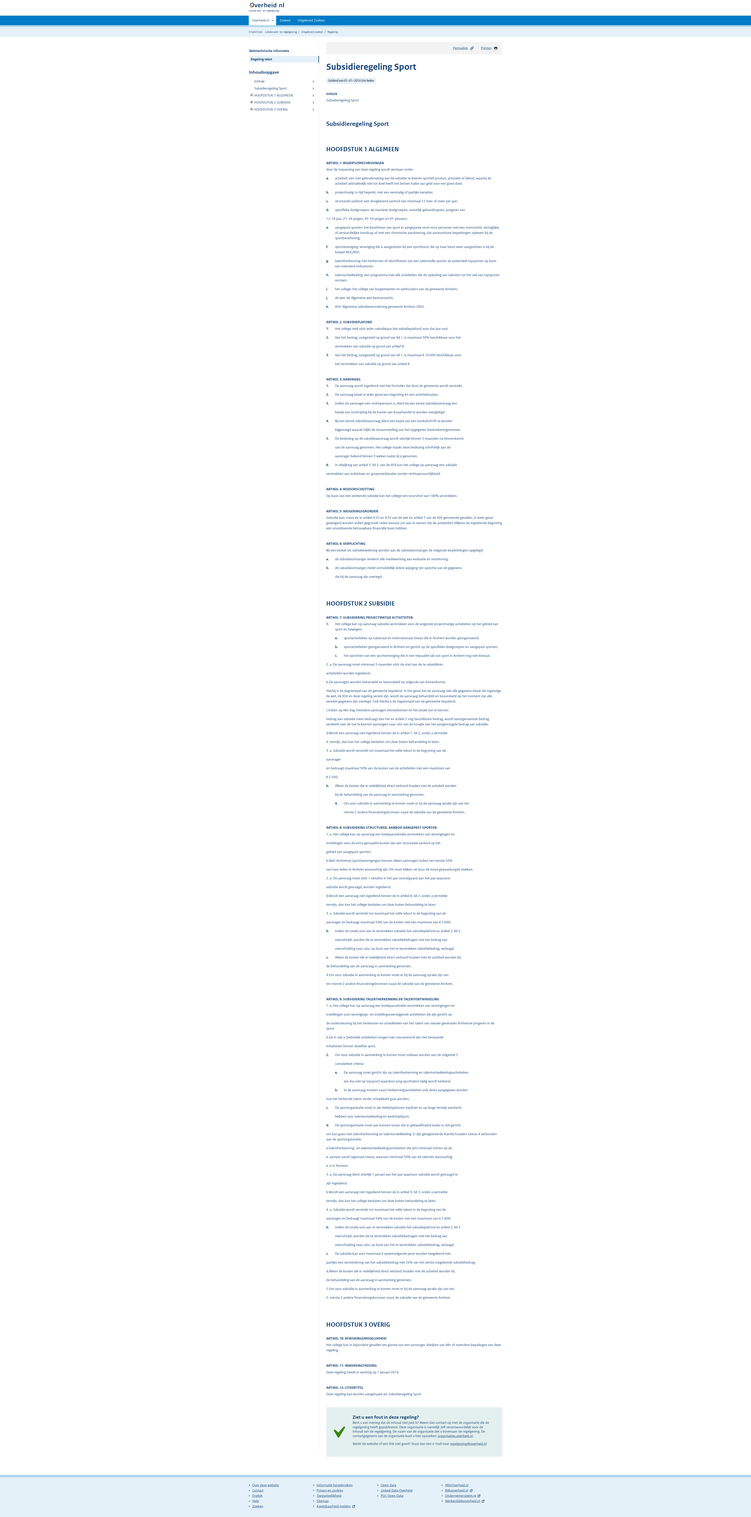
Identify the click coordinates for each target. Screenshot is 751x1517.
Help (255, 1501)
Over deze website (265, 1485)
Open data (388, 1485)
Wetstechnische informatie (269, 51)
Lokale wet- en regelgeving (281, 32)
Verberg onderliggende (252, 95)
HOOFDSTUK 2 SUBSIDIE (270, 102)
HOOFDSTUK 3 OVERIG (268, 109)
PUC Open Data (392, 1496)
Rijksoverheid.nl (456, 1490)
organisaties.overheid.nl (455, 1436)
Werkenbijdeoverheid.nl (462, 1501)
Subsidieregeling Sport (270, 88)
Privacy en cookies (330, 1490)
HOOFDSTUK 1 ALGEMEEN (271, 95)
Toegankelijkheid (329, 1496)
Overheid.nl (260, 21)
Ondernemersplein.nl (460, 1496)
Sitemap (323, 1501)
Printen (486, 48)
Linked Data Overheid (396, 1490)
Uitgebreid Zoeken (311, 20)
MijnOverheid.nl (456, 1485)
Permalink (460, 48)
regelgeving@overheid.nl (468, 1444)
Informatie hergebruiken (335, 1485)
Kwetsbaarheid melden (334, 1506)
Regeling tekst (261, 59)
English (257, 1496)
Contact (257, 1490)
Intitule (259, 81)
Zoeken (285, 20)
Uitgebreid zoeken (312, 32)
